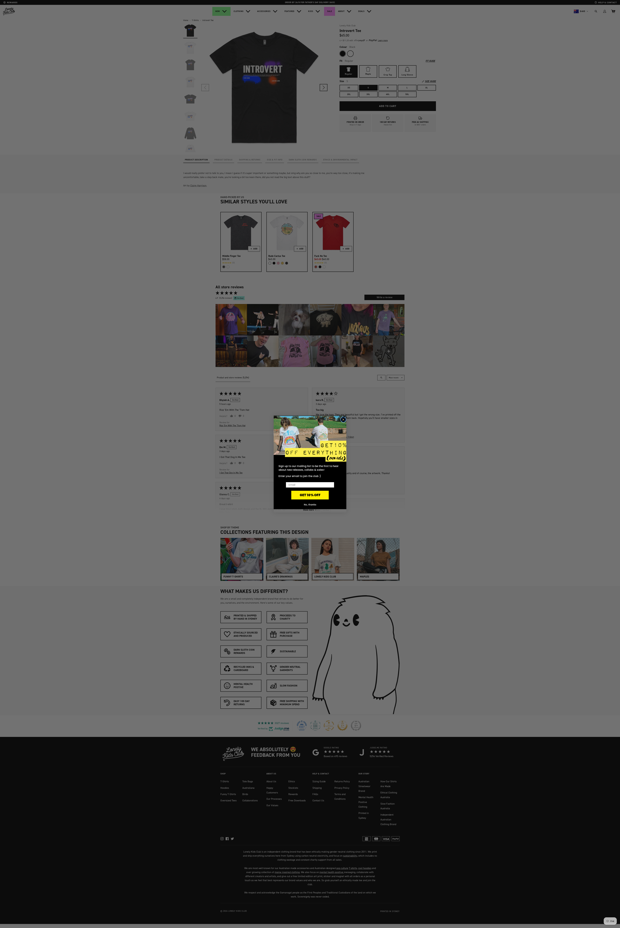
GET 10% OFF (310, 495)
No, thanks (310, 504)
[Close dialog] (343, 419)
